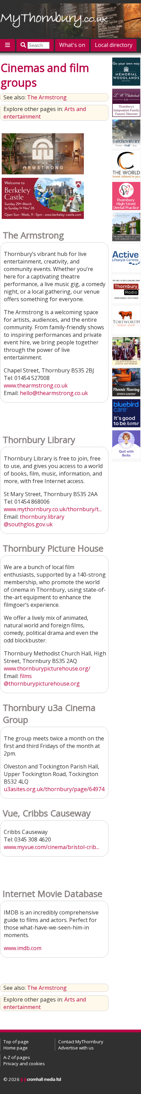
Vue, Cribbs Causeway (47, 813)
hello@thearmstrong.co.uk (54, 393)
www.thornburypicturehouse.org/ (47, 668)
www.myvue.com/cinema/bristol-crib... (51, 847)
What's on (72, 45)
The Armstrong (47, 97)
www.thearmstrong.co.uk (36, 385)
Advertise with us (76, 1048)
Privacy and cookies (24, 1063)
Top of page (16, 1041)
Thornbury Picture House (53, 548)
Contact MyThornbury (80, 1041)
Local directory (113, 45)
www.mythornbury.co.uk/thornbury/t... (53, 509)
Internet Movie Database (52, 894)
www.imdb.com (22, 948)
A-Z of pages (16, 1057)
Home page (15, 1048)
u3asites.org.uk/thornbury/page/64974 (54, 789)
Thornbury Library (39, 440)
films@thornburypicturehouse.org (42, 679)
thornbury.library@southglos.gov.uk (34, 520)
